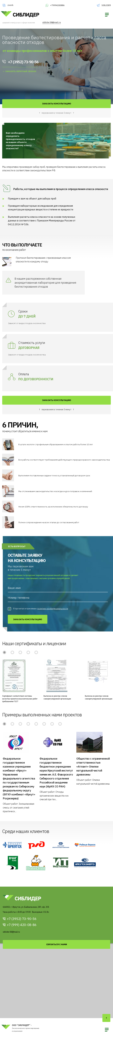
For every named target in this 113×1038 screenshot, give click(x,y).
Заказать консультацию (27, 619)
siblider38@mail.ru (51, 22)
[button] (4, 652)
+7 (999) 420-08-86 (21, 925)
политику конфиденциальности (52, 608)
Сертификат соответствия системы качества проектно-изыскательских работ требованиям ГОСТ (19, 699)
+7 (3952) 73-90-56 (21, 919)
